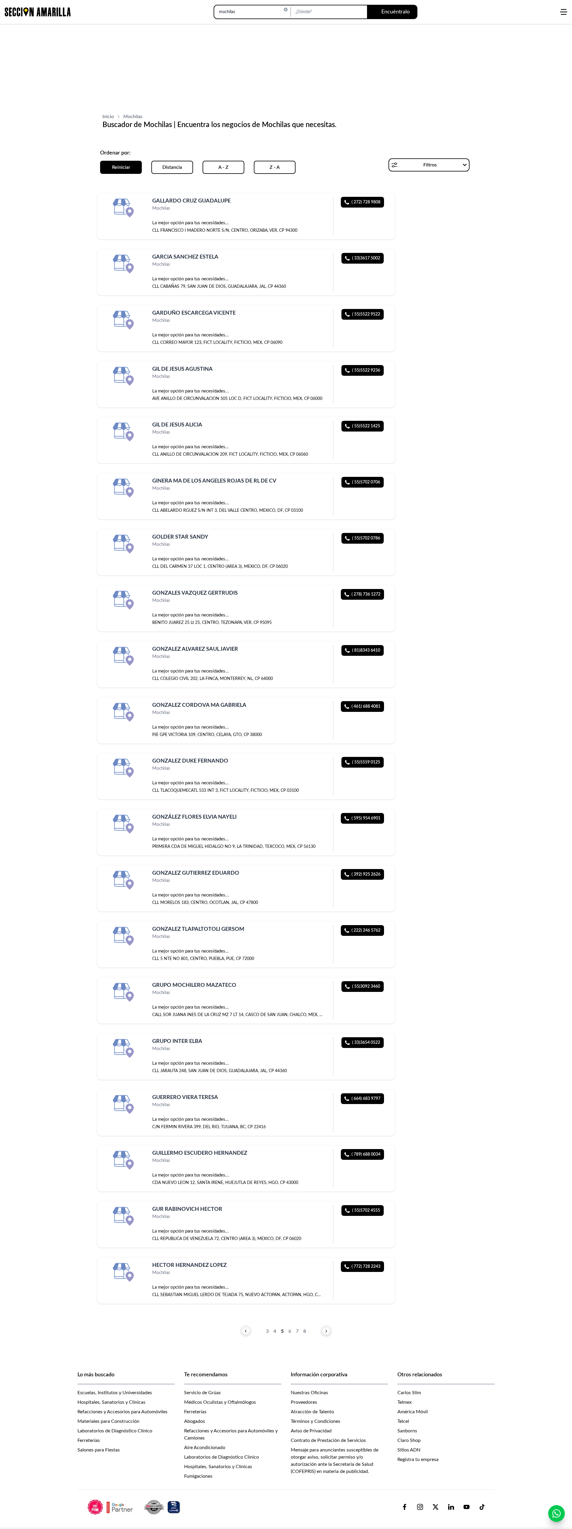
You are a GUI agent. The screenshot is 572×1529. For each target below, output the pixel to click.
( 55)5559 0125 (366, 762)
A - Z (223, 167)
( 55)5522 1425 (366, 426)
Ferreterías (88, 1440)
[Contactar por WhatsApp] (556, 1513)
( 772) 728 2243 (366, 1266)
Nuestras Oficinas (309, 1392)
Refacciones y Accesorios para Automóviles (122, 1411)
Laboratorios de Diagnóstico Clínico (114, 1430)
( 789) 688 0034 (366, 1154)
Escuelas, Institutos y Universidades (114, 1392)
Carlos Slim (409, 1392)
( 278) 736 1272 (366, 594)
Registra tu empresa (418, 1459)
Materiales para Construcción (108, 1421)
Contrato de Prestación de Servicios (328, 1440)
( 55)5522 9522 (366, 314)
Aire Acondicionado (204, 1447)
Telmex (404, 1402)
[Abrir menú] (563, 12)
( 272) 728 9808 (366, 202)
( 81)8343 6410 (366, 650)
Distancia (172, 167)
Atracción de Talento (312, 1411)
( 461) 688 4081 (366, 706)
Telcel (403, 1421)
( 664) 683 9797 (366, 1099)
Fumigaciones (198, 1476)
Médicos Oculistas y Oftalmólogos (220, 1402)
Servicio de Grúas (202, 1392)
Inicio (108, 116)
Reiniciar (121, 167)
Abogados (194, 1421)
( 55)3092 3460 (366, 986)
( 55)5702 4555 (366, 1210)
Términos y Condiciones (315, 1421)
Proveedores (304, 1402)
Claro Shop (409, 1440)
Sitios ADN (408, 1450)
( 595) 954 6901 (366, 818)
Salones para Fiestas (98, 1450)
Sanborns (407, 1430)
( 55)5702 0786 (366, 538)
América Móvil (412, 1411)
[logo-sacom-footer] (134, 1507)
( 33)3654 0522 (366, 1043)
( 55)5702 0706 (366, 482)
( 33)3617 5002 (366, 258)
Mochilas (132, 116)
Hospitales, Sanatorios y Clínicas (111, 1402)
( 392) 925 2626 (366, 874)
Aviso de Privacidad (311, 1430)
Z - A (275, 167)
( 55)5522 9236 (366, 370)
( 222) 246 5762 (366, 930)
